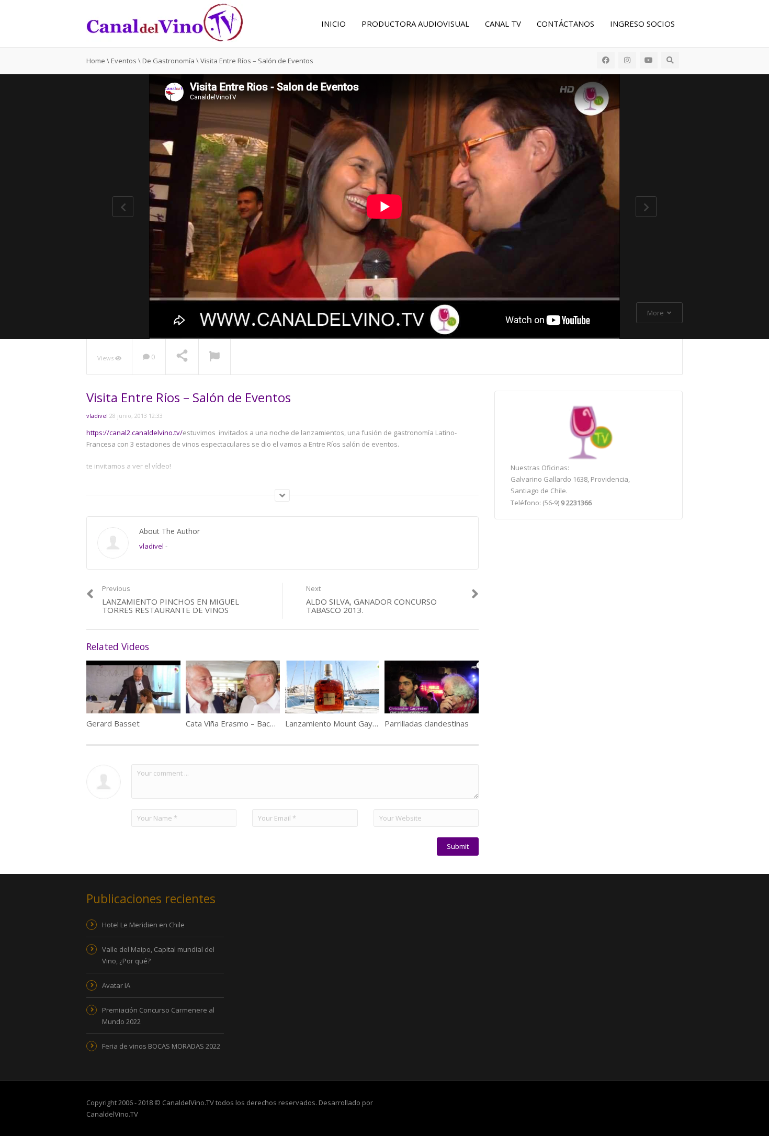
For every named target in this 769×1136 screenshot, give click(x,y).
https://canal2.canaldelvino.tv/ (134, 432)
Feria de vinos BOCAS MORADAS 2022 (161, 1046)
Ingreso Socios (642, 23)
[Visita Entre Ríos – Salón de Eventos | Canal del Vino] (164, 21)
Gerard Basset (113, 723)
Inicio (333, 23)
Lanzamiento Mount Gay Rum (338, 723)
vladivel (97, 415)
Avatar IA (116, 985)
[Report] (214, 357)
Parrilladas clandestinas (426, 723)
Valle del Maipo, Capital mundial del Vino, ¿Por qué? (158, 955)
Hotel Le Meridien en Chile (143, 924)
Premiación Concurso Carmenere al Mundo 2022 (158, 1015)
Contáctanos (565, 23)
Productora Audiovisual (415, 23)
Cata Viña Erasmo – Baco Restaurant (251, 723)
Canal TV (503, 23)
